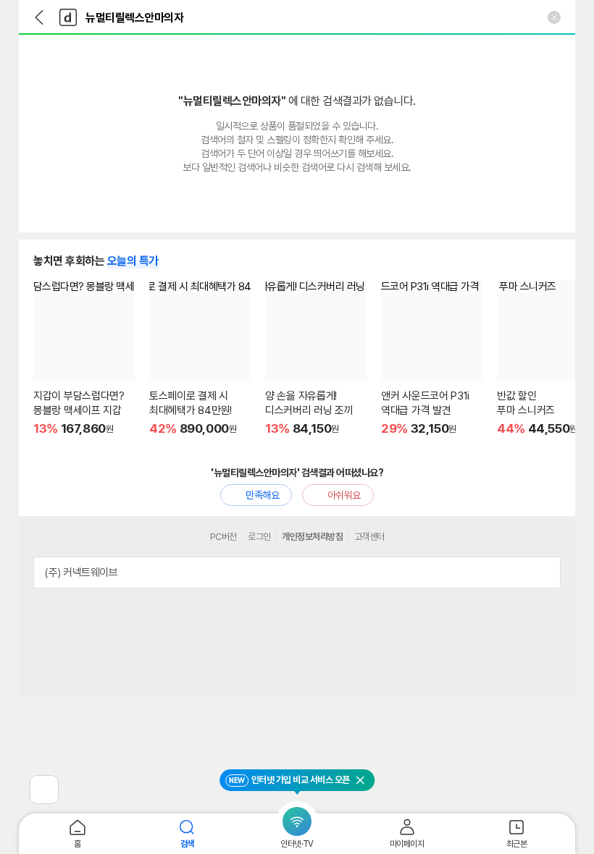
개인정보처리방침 (312, 536)
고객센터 (369, 536)
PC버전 (223, 536)
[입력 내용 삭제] (554, 17)
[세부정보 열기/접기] (545, 572)
